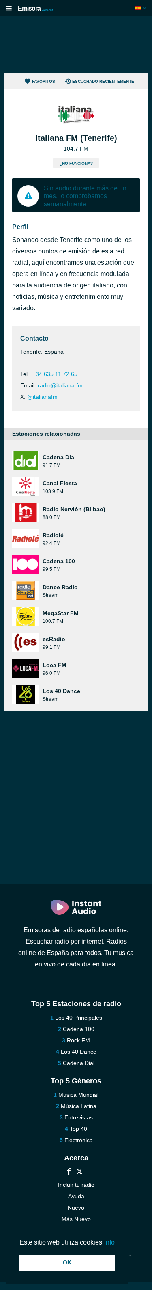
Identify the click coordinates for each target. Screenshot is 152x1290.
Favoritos (43, 81)
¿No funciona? (76, 163)
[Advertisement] (76, 44)
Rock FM (78, 1040)
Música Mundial (78, 1094)
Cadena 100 (78, 1029)
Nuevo (76, 1207)
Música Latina (78, 1106)
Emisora (36, 8)
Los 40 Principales (78, 1017)
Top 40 (78, 1129)
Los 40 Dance (78, 1051)
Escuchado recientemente (103, 81)
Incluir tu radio (76, 1185)
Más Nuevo (76, 1219)
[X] (79, 1172)
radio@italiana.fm (60, 385)
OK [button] (67, 1262)
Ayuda (76, 1196)
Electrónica (78, 1140)
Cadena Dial (78, 1063)
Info (109, 1242)
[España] (141, 7)
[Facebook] (69, 1172)
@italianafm (42, 396)
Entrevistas (78, 1117)
